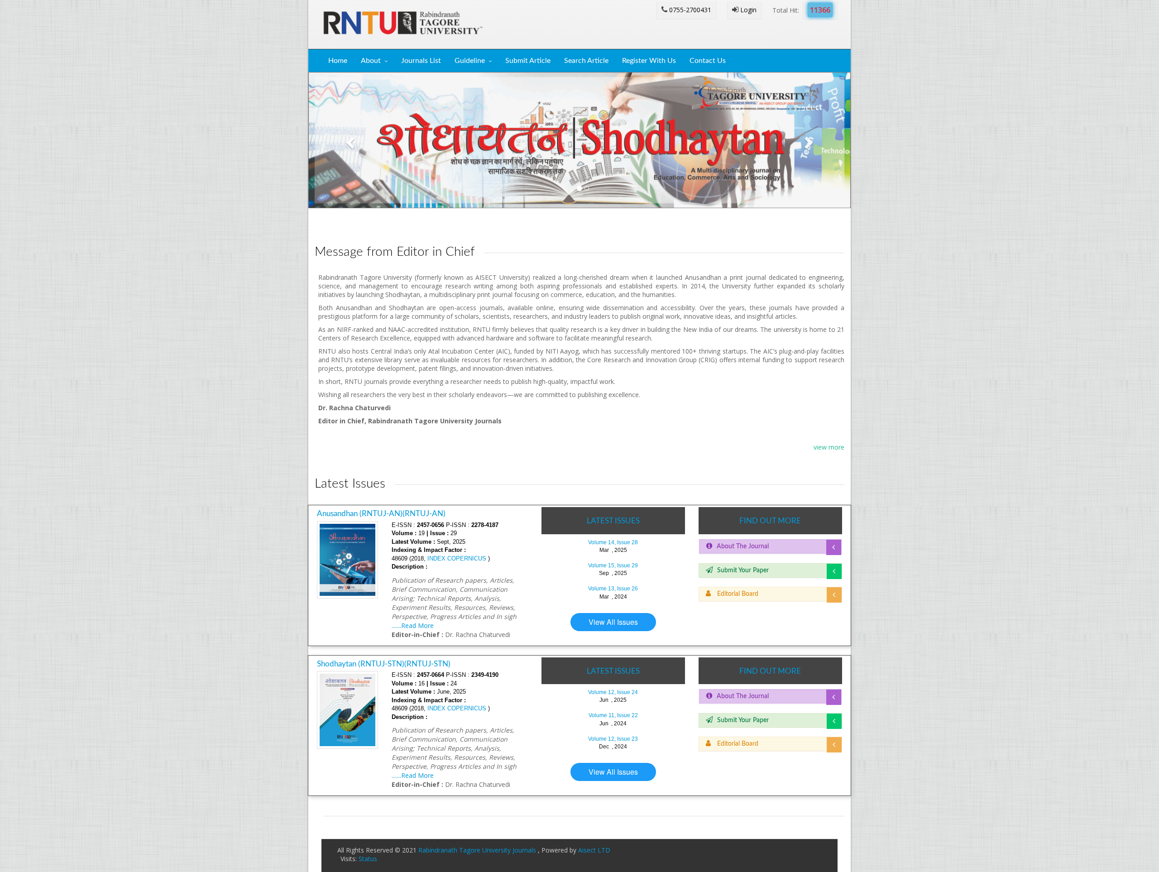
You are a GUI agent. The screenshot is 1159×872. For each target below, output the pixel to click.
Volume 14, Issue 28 (613, 542)
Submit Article (528, 60)
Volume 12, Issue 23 (613, 739)
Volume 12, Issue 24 (613, 692)
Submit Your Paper (743, 570)
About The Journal (743, 546)
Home (337, 60)
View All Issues (613, 622)
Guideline (470, 60)
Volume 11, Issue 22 (613, 715)
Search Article (586, 60)
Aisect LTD (594, 850)
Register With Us (649, 60)
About (371, 60)
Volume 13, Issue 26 (613, 588)
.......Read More (413, 625)
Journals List (421, 60)
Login (747, 9)
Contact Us (708, 60)
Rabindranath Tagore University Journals (478, 850)
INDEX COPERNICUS (456, 558)
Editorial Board (736, 594)
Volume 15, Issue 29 (613, 565)
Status (368, 858)
